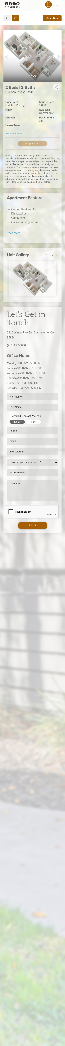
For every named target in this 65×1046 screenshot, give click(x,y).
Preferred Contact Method (25, 415)
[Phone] (48, 4)
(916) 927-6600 (16, 345)
